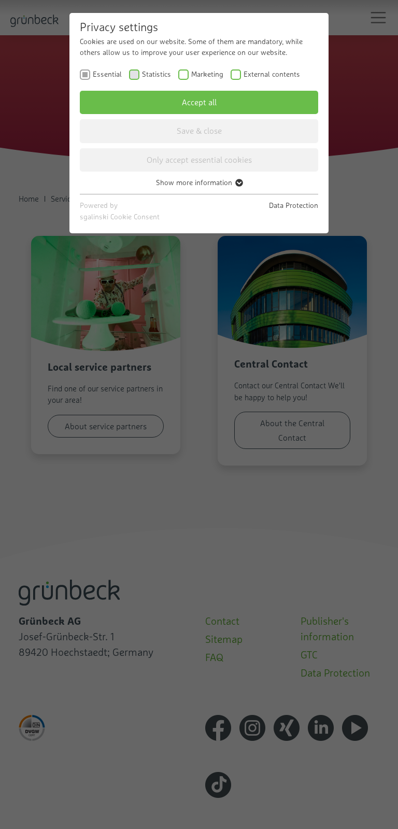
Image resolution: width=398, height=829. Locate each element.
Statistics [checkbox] (156, 74)
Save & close (199, 130)
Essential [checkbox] (107, 74)
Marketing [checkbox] (207, 74)
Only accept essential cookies (199, 159)
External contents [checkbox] (272, 74)
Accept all (199, 102)
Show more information (195, 182)
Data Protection (293, 205)
